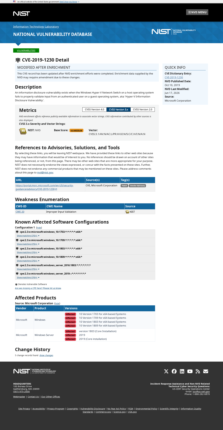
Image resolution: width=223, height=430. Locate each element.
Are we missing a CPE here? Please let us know (38, 288)
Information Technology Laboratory (36, 26)
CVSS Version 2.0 (142, 109)
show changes (46, 355)
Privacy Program (55, 408)
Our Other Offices (50, 396)
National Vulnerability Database (52, 34)
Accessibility (38, 408)
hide (39, 227)
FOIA (130, 408)
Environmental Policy (146, 408)
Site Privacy (24, 408)
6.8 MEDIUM (76, 130)
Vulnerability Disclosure (92, 408)
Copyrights (72, 408)
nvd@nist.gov (45, 172)
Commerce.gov (103, 411)
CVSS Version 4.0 (94, 109)
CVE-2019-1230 (174, 77)
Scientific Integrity (169, 408)
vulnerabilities (26, 50)
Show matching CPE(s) (27, 235)
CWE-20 (20, 211)
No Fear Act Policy (116, 408)
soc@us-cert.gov (201, 391)
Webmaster (19, 396)
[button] (197, 12)
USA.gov (132, 411)
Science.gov (119, 411)
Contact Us (33, 396)
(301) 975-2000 (21, 391)
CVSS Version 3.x (118, 109)
